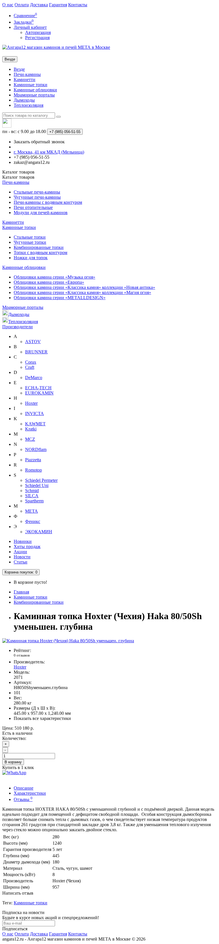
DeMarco (33, 377)
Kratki (30, 428)
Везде (19, 69)
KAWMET (35, 423)
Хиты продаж (27, 546)
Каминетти (24, 79)
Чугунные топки (30, 242)
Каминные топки (30, 84)
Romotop (33, 470)
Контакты (77, 4)
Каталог (18, 177)
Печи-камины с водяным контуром (48, 202)
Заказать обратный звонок (39, 141)
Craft (29, 367)
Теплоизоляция (28, 105)
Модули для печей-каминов (41, 212)
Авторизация (38, 32)
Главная (21, 591)
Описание (23, 788)
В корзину (13, 762)
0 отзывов (22, 655)
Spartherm (34, 500)
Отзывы (23, 799)
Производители (17, 326)
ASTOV (33, 341)
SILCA (31, 495)
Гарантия (58, 4)
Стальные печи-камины (37, 192)
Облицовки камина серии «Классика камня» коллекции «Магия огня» (82, 292)
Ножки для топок (31, 257)
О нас (7, 4)
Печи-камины (27, 74)
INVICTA (34, 413)
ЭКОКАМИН (38, 531)
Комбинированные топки (39, 247)
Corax (30, 362)
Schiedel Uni (36, 485)
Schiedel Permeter (41, 480)
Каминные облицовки (35, 89)
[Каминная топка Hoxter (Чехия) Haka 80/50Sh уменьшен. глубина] (68, 640)
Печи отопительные (33, 207)
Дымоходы (24, 100)
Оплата (22, 4)
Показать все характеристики (42, 718)
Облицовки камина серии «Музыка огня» (54, 277)
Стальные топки (30, 237)
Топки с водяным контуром (40, 252)
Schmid (32, 490)
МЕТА (31, 511)
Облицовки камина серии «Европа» (49, 282)
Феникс (32, 521)
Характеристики (30, 793)
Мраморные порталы (34, 94)
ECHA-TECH (38, 387)
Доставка (39, 4)
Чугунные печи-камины (37, 197)
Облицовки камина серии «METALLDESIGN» (60, 297)
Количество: (14, 738)
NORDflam (35, 449)
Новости (22, 556)
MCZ (30, 439)
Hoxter (31, 403)
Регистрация (37, 37)
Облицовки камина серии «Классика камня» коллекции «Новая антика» (84, 287)
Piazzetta (33, 459)
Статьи (20, 561)
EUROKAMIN (39, 393)
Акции (20, 551)
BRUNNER (36, 351)
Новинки (23, 541)
